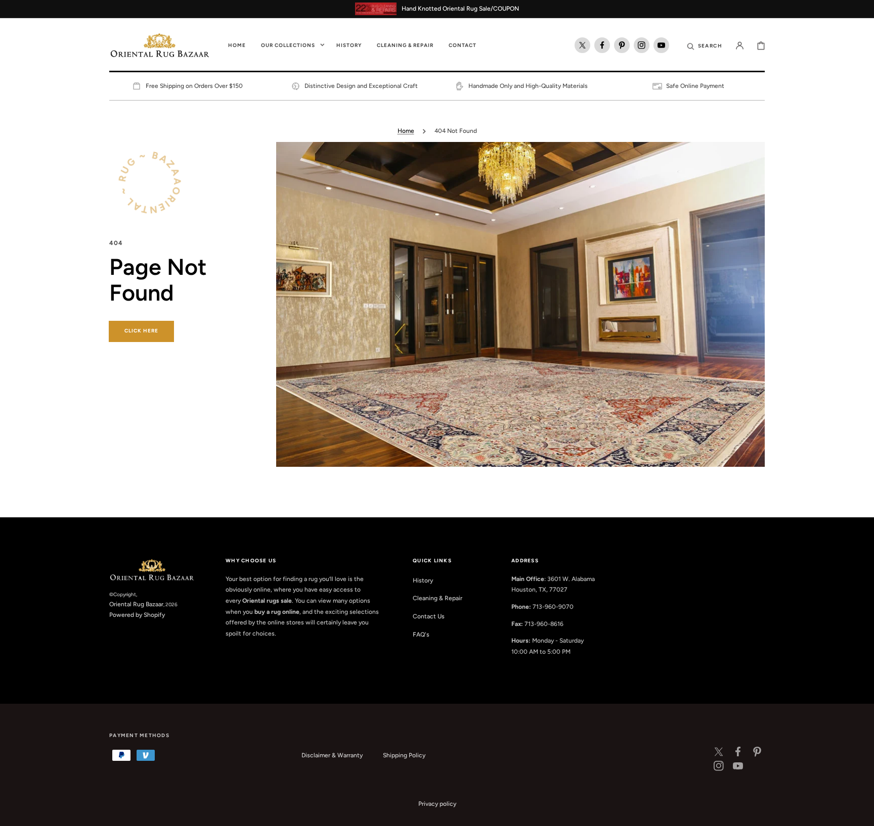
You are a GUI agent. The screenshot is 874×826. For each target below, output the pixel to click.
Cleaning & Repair (437, 598)
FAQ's (421, 634)
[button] (704, 45)
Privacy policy (437, 803)
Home (406, 130)
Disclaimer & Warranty (332, 755)
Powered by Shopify (137, 614)
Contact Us (429, 616)
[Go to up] (861, 813)
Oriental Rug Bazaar (136, 604)
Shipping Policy (404, 755)
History (423, 580)
